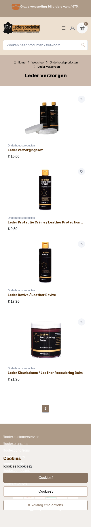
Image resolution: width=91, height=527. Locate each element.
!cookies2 (24, 466)
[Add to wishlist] (81, 99)
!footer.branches (15, 444)
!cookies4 (45, 478)
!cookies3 (45, 491)
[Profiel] (72, 28)
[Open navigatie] (63, 28)
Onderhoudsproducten (64, 62)
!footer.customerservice (21, 437)
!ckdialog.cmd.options (45, 505)
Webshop (38, 62)
